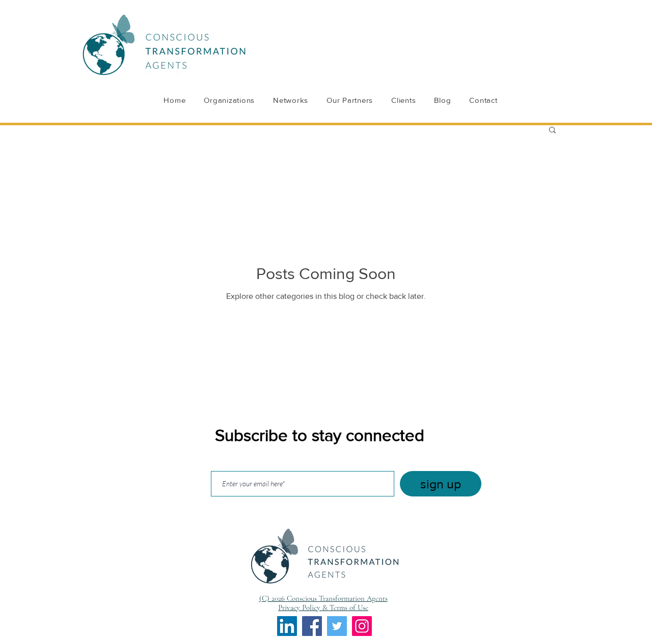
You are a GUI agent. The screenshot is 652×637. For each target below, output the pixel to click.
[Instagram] (362, 626)
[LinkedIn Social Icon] (287, 626)
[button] (552, 130)
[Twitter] (337, 626)
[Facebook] (312, 626)
